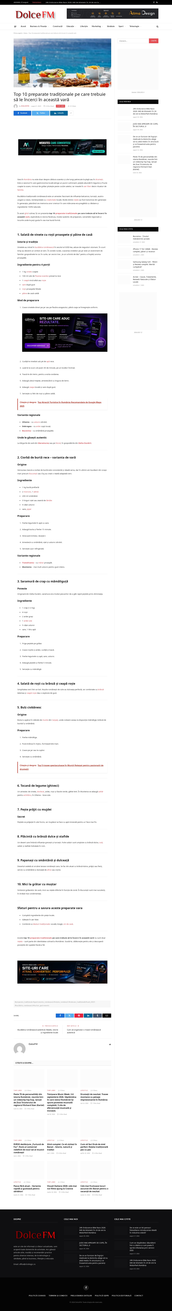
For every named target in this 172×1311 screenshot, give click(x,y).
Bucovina (26, 430)
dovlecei (40, 791)
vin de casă (68, 924)
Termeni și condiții (58, 1296)
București (33, 473)
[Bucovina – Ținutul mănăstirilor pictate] (124, 239)
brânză (101, 689)
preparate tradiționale (66, 213)
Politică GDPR (102, 1296)
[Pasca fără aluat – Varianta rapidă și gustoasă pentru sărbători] (29, 1170)
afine (49, 869)
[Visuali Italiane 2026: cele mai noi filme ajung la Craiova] (62, 1170)
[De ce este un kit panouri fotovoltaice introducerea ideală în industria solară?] (120, 1230)
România (28, 179)
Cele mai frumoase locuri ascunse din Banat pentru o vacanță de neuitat (94, 1189)
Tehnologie (134, 26)
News (25, 33)
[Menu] (15, 26)
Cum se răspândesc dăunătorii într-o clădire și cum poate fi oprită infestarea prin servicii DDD (143, 1247)
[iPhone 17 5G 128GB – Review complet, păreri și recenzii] (124, 252)
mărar (41, 562)
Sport (121, 26)
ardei (38, 426)
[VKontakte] (4, 150)
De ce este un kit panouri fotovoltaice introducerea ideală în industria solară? (143, 1230)
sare (24, 284)
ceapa (31, 387)
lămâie (49, 500)
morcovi (27, 491)
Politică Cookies (37, 1296)
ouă (100, 842)
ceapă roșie (32, 693)
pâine (24, 293)
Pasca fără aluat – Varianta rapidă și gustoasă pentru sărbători (27, 1189)
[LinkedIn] (4, 144)
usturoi (37, 422)
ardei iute (28, 620)
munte (45, 720)
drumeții (99, 179)
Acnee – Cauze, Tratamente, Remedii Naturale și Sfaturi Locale (144, 279)
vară (27, 217)
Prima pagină (18, 33)
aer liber (87, 186)
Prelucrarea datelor (81, 1296)
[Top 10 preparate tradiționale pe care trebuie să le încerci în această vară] (62, 62)
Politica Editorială (121, 1296)
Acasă (23, 26)
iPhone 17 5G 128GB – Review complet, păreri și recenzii (145, 250)
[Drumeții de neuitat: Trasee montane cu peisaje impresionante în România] (95, 1078)
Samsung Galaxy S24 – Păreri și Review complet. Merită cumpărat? (145, 264)
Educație (70, 26)
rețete (76, 200)
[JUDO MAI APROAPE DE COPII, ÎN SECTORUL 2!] (124, 126)
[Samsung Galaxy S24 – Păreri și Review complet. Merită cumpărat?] (124, 264)
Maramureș (43, 443)
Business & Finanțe (38, 26)
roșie (44, 280)
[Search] (157, 26)
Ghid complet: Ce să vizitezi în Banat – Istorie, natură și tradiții (62, 1147)
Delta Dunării (84, 443)
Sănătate (111, 26)
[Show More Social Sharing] (70, 113)
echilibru (27, 795)
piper (29, 509)
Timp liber (60, 106)
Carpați (55, 720)
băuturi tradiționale (41, 924)
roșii (24, 289)
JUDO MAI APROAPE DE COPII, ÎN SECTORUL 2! (145, 125)
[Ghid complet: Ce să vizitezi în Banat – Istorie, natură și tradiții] (62, 1128)
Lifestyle (84, 26)
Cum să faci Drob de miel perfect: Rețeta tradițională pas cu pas (94, 1147)
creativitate (51, 200)
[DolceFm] (35, 14)
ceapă (26, 280)
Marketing (96, 26)
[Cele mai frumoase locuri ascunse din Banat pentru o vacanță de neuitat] (95, 1170)
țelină (36, 491)
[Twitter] (4, 138)
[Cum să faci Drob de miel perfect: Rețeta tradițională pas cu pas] (95, 1128)
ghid (26, 213)
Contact (138, 1296)
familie (20, 190)
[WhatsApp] (4, 163)
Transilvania (28, 562)
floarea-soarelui (42, 276)
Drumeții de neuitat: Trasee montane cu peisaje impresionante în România (94, 1097)
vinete (29, 271)
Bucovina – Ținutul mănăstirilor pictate (141, 237)
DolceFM (25, 106)
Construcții (57, 26)
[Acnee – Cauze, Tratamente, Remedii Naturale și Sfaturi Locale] (124, 279)
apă (48, 361)
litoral (58, 443)
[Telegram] (4, 157)
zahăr (100, 791)
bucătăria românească (44, 247)
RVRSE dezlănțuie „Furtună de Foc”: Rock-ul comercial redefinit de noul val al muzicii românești (29, 1148)
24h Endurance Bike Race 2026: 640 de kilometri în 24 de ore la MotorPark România (74, 2)
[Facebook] (4, 131)
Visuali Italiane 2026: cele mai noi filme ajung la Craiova (62, 1187)
